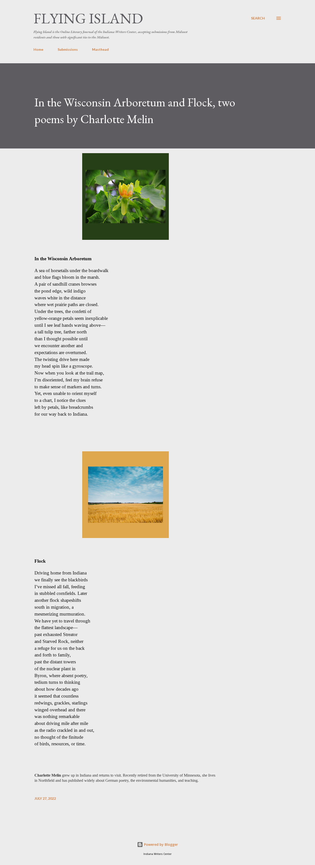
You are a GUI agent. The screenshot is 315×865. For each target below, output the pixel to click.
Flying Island (88, 18)
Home (38, 49)
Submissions (68, 49)
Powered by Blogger (160, 844)
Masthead (100, 49)
